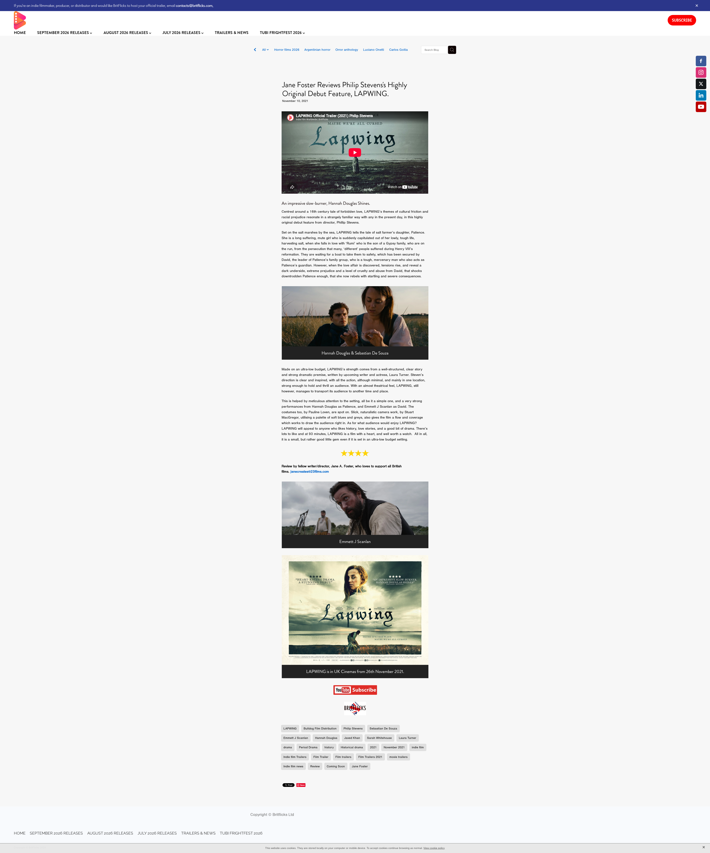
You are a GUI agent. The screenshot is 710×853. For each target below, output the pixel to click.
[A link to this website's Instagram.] (701, 72)
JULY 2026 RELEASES (182, 32)
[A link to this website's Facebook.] (701, 61)
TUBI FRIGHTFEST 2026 (281, 32)
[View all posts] (255, 50)
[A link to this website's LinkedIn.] (701, 95)
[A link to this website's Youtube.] (701, 107)
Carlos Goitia (398, 50)
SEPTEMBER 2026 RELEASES (63, 32)
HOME (20, 32)
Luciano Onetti (373, 50)
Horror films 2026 (286, 50)
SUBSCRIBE (682, 20)
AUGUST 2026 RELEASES (126, 32)
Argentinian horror (317, 50)
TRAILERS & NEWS (231, 32)
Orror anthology (346, 50)
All (264, 50)
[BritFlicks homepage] (337, 20)
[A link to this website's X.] (701, 84)
